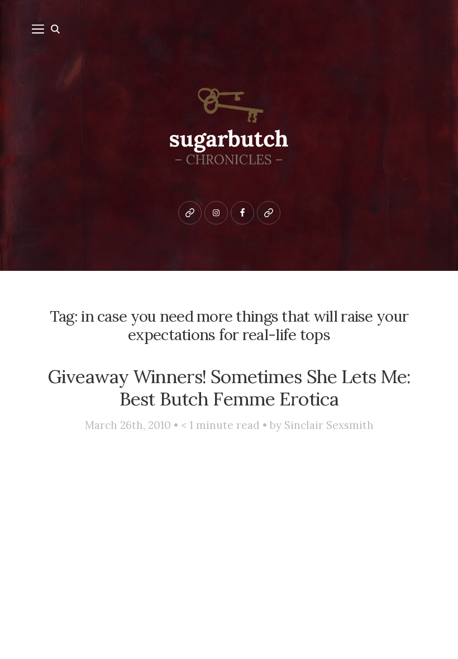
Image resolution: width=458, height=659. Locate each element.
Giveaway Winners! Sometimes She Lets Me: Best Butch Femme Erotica (229, 388)
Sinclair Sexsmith (329, 425)
